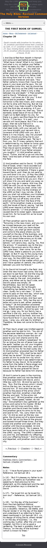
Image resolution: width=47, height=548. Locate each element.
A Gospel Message (23, 545)
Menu (11, 33)
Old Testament (20, 33)
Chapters (25, 448)
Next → (38, 448)
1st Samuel (32, 33)
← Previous (11, 448)
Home (5, 33)
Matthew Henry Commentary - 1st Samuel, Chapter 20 (20, 461)
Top (23, 535)
